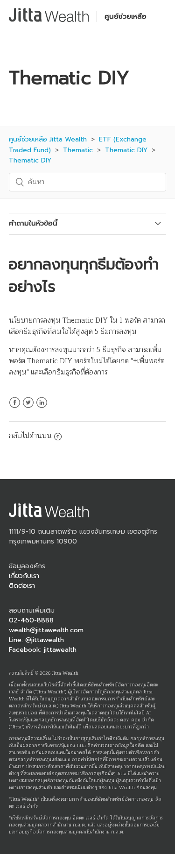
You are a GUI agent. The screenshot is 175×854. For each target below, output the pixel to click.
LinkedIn (42, 408)
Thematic (78, 150)
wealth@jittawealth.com (46, 630)
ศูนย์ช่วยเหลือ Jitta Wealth (48, 139)
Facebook (15, 408)
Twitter (28, 408)
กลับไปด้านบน (30, 436)
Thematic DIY (126, 150)
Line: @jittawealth (36, 640)
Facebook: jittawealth (43, 650)
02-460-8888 (31, 620)
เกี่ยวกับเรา (24, 576)
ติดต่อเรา (22, 586)
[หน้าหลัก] (49, 20)
